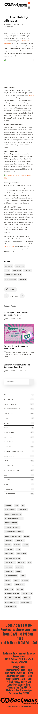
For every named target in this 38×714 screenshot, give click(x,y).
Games (6, 423)
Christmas (20, 266)
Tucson (27, 598)
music (16, 580)
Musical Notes (9, 456)
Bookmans (9, 24)
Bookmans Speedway (12, 536)
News (19, 318)
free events (21, 554)
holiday (27, 270)
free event (9, 554)
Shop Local (19, 584)
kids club (8, 567)
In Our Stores (8, 27)
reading (8, 584)
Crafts (7, 545)
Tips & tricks (8, 489)
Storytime (9, 589)
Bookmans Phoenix (12, 527)
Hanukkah (17, 270)
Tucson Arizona (11, 602)
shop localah (10, 279)
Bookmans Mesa (11, 523)
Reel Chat (7, 480)
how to (21, 562)
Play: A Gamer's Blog (11, 470)
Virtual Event (10, 606)
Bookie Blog (10, 352)
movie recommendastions (13, 451)
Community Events (10, 404)
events (17, 545)
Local (18, 571)
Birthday (8, 266)
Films (6, 418)
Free (18, 549)
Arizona (8, 505)
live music (9, 571)
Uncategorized (9, 494)
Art (5, 394)
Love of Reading (11, 576)
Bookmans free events (13, 518)
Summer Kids (27, 593)
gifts (7, 270)
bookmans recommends (14, 531)
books (26, 536)
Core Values (8, 413)
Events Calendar (9, 246)
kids (29, 562)
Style (6, 484)
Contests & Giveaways (24, 352)
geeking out (9, 562)
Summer (20, 589)
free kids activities (12, 558)
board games (10, 509)
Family (26, 545)
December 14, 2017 (18, 24)
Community (20, 540)
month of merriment (13, 275)
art (16, 505)
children (8, 540)
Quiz (5, 475)
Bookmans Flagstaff (13, 514)
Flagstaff (9, 549)
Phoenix (25, 580)
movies (7, 580)
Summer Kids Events (12, 598)
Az (23, 505)
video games (25, 602)
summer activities (12, 593)
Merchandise (26, 354)
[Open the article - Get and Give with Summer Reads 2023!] (11, 334)
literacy (19, 567)
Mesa (23, 576)
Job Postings (8, 442)
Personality (8, 465)
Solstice (22, 279)
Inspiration (17, 354)
